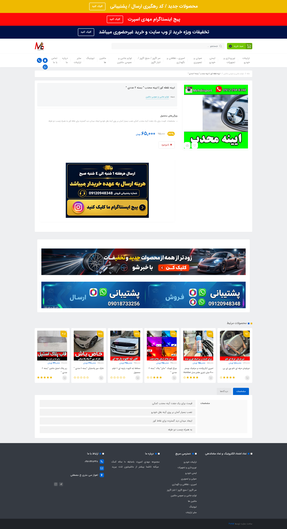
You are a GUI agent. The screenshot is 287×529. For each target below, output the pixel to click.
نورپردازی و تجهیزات (229, 60)
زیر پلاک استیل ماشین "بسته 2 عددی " (54, 370)
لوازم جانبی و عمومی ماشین (124, 60)
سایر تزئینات (77, 60)
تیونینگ (90, 58)
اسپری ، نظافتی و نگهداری (176, 60)
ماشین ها (102, 60)
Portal (231, 524)
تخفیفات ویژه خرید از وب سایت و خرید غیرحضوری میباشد (153, 32)
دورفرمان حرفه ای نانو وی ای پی (236, 368)
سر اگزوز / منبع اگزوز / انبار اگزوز (149, 60)
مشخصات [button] (241, 391)
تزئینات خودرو (246, 60)
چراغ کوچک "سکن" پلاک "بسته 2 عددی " (163, 370)
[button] (239, 46)
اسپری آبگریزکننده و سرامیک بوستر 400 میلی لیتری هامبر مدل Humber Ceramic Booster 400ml (198, 372)
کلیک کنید (97, 6)
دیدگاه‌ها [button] (224, 391)
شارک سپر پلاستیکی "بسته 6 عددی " (89, 368)
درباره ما (65, 60)
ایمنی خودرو (212, 60)
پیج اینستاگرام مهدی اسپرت (153, 19)
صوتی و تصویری (198, 60)
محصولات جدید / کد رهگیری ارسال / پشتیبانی (153, 6)
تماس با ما (54, 60)
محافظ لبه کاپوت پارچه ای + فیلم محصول (126, 370)
